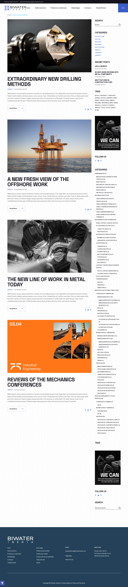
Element (109, 98)
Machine (98, 102)
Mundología (11, 556)
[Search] (120, 507)
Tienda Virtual (11, 562)
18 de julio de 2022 (100, 84)
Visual (113, 107)
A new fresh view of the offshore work (38, 182)
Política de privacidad (42, 551)
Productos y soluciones (14, 554)
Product (98, 105)
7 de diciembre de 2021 (20, 289)
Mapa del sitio (40, 559)
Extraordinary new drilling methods (44, 81)
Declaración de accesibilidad (45, 556)
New (111, 102)
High (107, 100)
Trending (98, 52)
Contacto (10, 559)
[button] (2, 583)
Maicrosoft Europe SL (78, 583)
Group (102, 100)
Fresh (97, 100)
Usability (98, 55)
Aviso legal (39, 548)
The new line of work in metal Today (46, 282)
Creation (111, 95)
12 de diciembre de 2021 (20, 89)
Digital (103, 98)
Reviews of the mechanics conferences (41, 382)
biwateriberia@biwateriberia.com (33, 1)
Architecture (99, 36)
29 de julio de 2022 (100, 76)
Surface (10, 89)
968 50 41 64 (14, 1)
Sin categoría (99, 47)
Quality (105, 105)
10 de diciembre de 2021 (20, 189)
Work (97, 110)
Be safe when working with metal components (107, 73)
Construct (103, 95)
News (116, 102)
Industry (98, 42)
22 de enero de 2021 (19, 390)
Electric (98, 39)
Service (97, 107)
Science (111, 105)
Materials (105, 102)
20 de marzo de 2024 (100, 68)
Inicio (9, 548)
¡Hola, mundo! (101, 66)
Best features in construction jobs (103, 81)
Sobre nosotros (12, 551)
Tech (102, 107)
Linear (112, 100)
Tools (108, 107)
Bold (96, 95)
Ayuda (38, 562)
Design (97, 98)
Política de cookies (42, 554)
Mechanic (98, 44)
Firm (114, 98)
